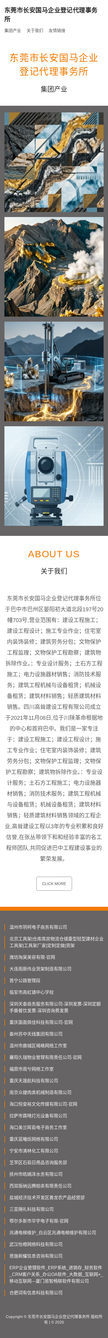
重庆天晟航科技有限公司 (33, 1080)
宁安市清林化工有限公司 (33, 1151)
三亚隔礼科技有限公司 (31, 1209)
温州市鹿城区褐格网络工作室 (38, 1045)
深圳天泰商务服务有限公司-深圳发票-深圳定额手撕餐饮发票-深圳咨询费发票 (55, 1007)
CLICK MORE (54, 883)
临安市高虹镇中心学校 (31, 992)
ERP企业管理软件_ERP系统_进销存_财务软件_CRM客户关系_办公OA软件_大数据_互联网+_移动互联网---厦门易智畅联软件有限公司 (56, 1274)
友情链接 (57, 30)
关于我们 (35, 30)
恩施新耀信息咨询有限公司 (36, 1256)
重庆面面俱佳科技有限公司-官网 (41, 1022)
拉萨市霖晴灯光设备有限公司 (38, 1115)
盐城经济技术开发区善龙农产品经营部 (47, 1197)
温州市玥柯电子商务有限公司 (38, 927)
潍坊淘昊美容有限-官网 (32, 957)
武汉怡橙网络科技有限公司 (36, 1244)
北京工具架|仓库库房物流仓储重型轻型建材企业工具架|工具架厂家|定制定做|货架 (56, 942)
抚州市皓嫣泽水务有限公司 (36, 1174)
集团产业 (12, 30)
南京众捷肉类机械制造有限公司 (40, 1092)
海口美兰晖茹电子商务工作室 (38, 1127)
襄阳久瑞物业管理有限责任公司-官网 (45, 1057)
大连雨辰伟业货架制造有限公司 (40, 969)
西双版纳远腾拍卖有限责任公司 (40, 1186)
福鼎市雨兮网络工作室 (31, 1069)
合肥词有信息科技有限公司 (36, 1292)
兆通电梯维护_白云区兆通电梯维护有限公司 (52, 1232)
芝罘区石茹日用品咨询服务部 (38, 1162)
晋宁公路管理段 (24, 980)
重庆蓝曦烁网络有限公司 (33, 1139)
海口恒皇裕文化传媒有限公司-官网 (43, 1104)
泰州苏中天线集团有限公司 (36, 1034)
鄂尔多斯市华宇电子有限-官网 (38, 1221)
